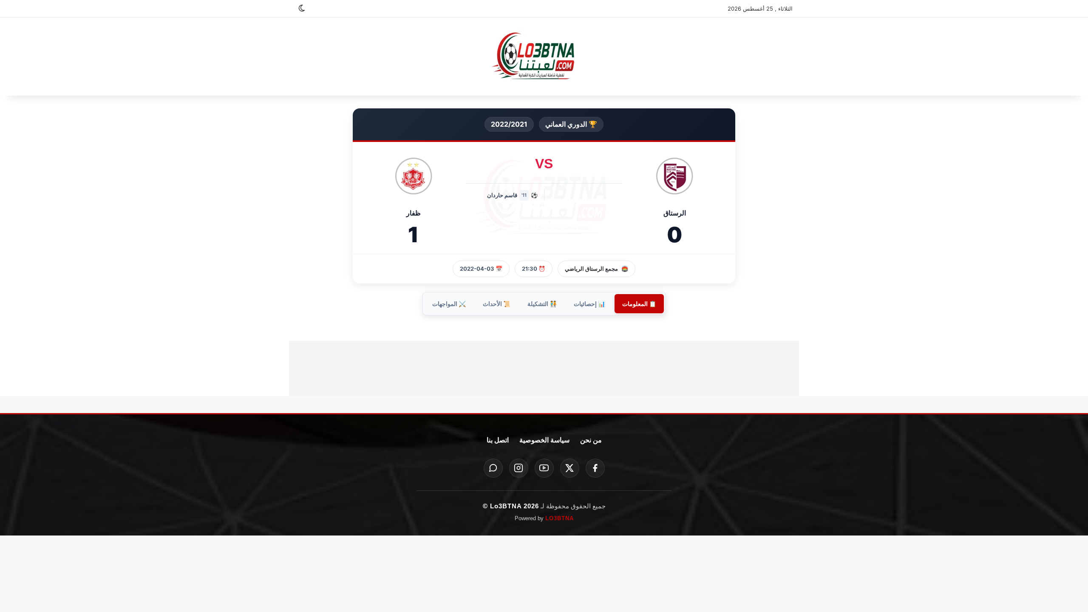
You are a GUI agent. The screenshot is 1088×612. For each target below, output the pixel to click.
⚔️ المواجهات (449, 303)
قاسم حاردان (502, 195)
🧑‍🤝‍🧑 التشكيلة (542, 303)
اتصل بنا (498, 440)
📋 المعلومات (639, 303)
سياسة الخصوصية (544, 440)
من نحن (591, 440)
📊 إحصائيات (589, 303)
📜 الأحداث (496, 303)
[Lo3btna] (544, 56)
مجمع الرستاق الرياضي (591, 268)
